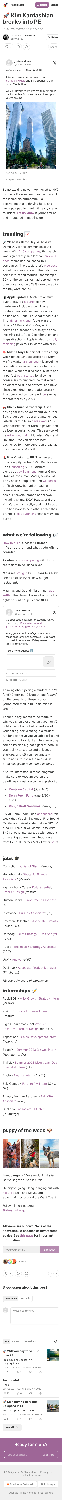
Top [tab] (7, 1341)
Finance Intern (23, 1075)
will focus (49, 481)
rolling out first (17, 435)
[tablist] (18, 1298)
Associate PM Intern (32, 1109)
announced (31, 361)
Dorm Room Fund (21, 795)
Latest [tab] (15, 1341)
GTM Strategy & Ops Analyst (37, 934)
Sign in (55, 4)
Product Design (13, 892)
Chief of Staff (29, 866)
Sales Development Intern (39, 1037)
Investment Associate (41, 900)
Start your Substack (22, 1484)
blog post (50, 265)
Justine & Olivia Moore (23, 35)
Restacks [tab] (25, 1298)
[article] (31, 1361)
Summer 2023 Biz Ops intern (36, 1049)
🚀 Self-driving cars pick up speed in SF (20, 1404)
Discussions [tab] (29, 1341)
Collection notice (31, 1475)
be (44, 394)
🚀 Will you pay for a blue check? (21, 1353)
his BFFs (8, 1192)
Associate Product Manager (37, 967)
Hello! (6, 1384)
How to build (11, 543)
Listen (54, 37)
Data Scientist (41, 887)
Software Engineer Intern (30, 1011)
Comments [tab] (11, 1298)
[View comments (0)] (18, 46)
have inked (39, 421)
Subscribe (42, 4)
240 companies (29, 251)
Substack (14, 1492)
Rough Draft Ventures (24, 806)
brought (21, 573)
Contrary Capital (21, 789)
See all (10, 1427)
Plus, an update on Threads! (19, 1410)
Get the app (48, 1484)
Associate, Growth (45, 921)
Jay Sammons (27, 471)
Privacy (44, 1472)
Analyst (17, 959)
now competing (28, 560)
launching (17, 467)
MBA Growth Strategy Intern (39, 998)
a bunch (29, 301)
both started (25, 375)
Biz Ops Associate (31, 913)
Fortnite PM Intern (34, 1083)
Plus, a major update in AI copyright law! (18, 1361)
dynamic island (20, 320)
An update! (11, 1380)
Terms (53, 1472)
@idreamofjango (14, 1210)
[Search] (55, 1341)
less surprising (26, 513)
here (54, 842)
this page (26, 1235)
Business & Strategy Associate (35, 947)
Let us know (25, 213)
